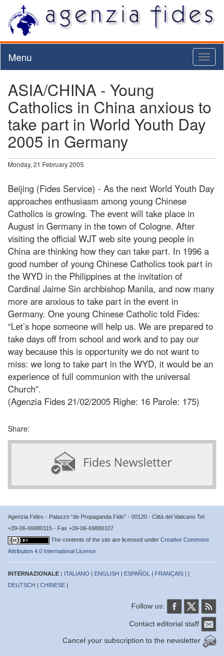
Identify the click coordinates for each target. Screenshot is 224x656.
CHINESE (52, 585)
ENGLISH (106, 573)
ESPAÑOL (137, 573)
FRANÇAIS (169, 573)
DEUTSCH (21, 585)
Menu (20, 57)
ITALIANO (77, 573)
